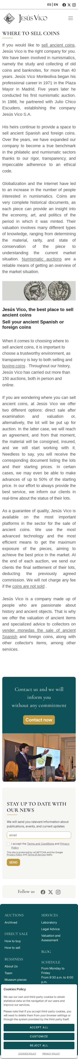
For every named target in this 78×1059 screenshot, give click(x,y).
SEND (13, 862)
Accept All (39, 1027)
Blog (46, 951)
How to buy (13, 941)
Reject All (39, 1045)
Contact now (39, 720)
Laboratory (49, 922)
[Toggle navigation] (71, 18)
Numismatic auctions (42, 259)
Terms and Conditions (40, 843)
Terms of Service (36, 854)
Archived (11, 922)
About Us (11, 966)
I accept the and (40, 845)
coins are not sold (28, 586)
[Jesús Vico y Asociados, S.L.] (32, 18)
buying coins (13, 366)
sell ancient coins (58, 45)
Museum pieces (16, 979)
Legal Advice (50, 929)
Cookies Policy (27, 1053)
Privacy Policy (14, 854)
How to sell (12, 947)
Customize (39, 1036)
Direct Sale (16, 934)
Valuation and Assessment (50, 938)
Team (8, 973)
